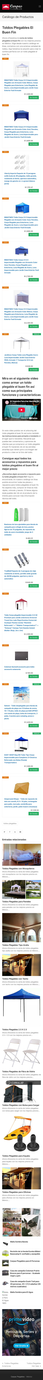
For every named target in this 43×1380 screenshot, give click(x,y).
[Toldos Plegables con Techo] (21, 965)
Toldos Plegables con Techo (15, 979)
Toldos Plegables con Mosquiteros (18, 868)
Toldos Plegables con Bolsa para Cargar (20, 1105)
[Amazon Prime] (36, 94)
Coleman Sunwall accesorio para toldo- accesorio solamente (19, 668)
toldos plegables (10, 823)
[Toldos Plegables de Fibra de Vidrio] (21, 1053)
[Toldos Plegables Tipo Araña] (21, 927)
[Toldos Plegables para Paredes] (21, 889)
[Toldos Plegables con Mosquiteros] (21, 855)
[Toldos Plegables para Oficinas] (21, 1178)
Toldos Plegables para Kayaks (16, 1156)
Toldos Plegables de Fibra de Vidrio (18, 1071)
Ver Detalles (34, 97)
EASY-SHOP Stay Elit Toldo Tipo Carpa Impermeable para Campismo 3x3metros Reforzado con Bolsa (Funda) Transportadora (20, 759)
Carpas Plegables (18, 1377)
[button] (40, 6)
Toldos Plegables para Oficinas (16, 1192)
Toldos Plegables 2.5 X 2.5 (14, 1029)
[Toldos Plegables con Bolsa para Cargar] (21, 1091)
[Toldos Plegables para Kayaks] (21, 1133)
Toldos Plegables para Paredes (16, 901)
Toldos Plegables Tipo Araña (15, 945)
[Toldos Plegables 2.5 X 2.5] (21, 1007)
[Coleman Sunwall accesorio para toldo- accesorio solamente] (21, 656)
